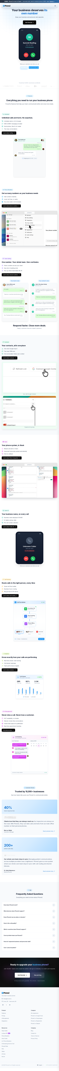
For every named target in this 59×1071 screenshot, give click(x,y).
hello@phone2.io (7, 998)
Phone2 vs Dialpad (35, 1023)
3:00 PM (33, 757)
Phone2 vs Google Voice (37, 1015)
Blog (32, 1030)
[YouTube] (9, 1005)
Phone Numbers (5, 1036)
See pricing (37, 975)
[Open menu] (55, 5)
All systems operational (52, 1065)
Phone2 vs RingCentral (36, 1021)
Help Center (4, 1030)
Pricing (3, 1015)
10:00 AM (33, 750)
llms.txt (3, 1056)
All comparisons (34, 1013)
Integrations (4, 1021)
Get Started (21, 975)
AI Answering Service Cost (8, 1043)
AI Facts (3, 1054)
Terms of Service (35, 1036)
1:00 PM (33, 754)
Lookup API (6, 1033)
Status (3, 1051)
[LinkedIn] (3, 1005)
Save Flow (41, 639)
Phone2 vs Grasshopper (36, 1018)
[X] (6, 1005)
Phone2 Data (5, 1046)
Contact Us (33, 1033)
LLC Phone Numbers (6, 1041)
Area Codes (4, 1038)
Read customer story (48, 831)
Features (4, 1013)
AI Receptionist (5, 1018)
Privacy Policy (34, 1038)
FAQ (3, 1048)
